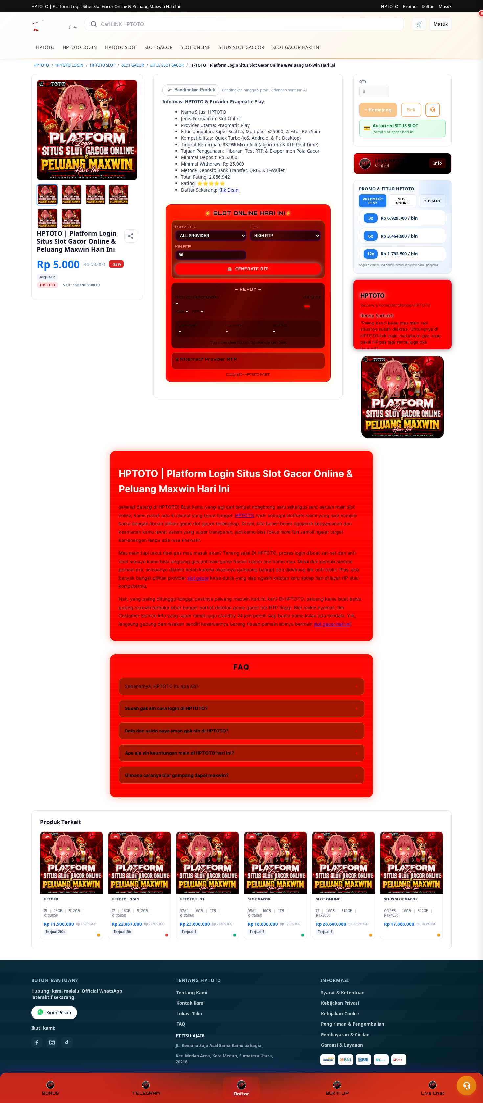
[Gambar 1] (47, 194)
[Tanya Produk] (433, 110)
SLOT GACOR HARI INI (296, 47)
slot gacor (198, 578)
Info (437, 163)
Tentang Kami (191, 992)
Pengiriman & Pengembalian (352, 1024)
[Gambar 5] (47, 218)
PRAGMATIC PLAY (373, 200)
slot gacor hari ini (332, 624)
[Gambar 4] (118, 194)
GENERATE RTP (248, 269)
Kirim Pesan (58, 1013)
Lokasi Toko (189, 1014)
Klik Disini (229, 190)
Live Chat (432, 1093)
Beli (411, 109)
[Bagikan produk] (130, 236)
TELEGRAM (146, 1093)
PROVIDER (185, 226)
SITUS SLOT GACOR (167, 65)
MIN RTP (183, 246)
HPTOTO (389, 6)
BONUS (50, 1093)
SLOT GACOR (158, 47)
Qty (363, 82)
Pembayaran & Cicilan (345, 1035)
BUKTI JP (337, 1093)
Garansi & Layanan (342, 1045)
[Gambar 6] (71, 218)
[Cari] (93, 24)
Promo (410, 6)
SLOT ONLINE (196, 47)
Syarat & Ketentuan (343, 992)
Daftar (428, 6)
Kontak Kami (190, 1003)
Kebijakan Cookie (340, 1014)
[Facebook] (36, 1042)
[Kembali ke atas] (468, 1069)
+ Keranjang (378, 109)
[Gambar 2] (71, 194)
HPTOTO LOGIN (80, 47)
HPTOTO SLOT (120, 47)
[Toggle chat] (466, 1085)
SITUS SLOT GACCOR (241, 47)
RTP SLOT (432, 201)
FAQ (180, 1024)
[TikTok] (67, 1042)
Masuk (445, 6)
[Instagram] (52, 1042)
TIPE (254, 226)
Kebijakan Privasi (340, 1003)
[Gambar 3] (95, 194)
